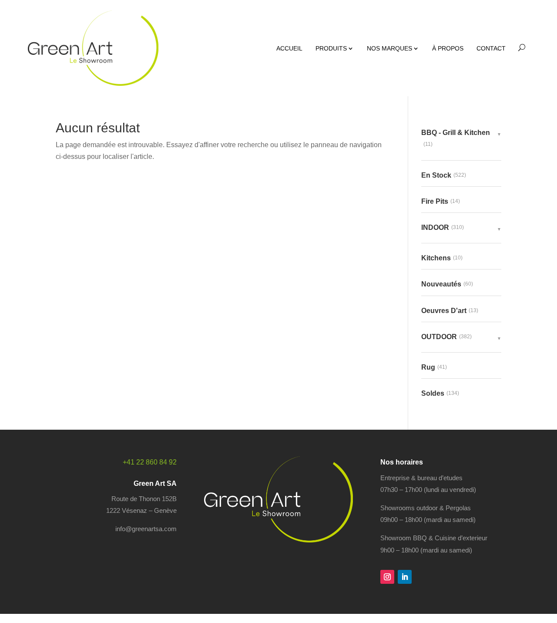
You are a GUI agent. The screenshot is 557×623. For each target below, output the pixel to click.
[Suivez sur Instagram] (387, 577)
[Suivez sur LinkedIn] (405, 577)
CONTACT (491, 48)
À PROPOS (447, 48)
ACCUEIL (289, 48)
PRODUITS (331, 48)
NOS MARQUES (389, 48)
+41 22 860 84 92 (150, 462)
